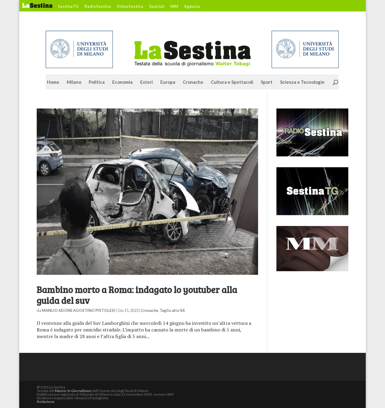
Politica (97, 82)
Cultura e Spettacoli (232, 82)
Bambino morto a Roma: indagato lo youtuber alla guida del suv (137, 294)
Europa (167, 82)
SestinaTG (68, 7)
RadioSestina (98, 7)
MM (174, 7)
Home (53, 82)
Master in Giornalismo (73, 390)
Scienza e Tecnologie (302, 82)
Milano (74, 82)
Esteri (146, 82)
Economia (122, 82)
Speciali (157, 7)
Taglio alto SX (172, 310)
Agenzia (192, 7)
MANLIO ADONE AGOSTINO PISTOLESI (78, 310)
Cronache (193, 82)
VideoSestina (130, 7)
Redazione (45, 401)
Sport (267, 82)
